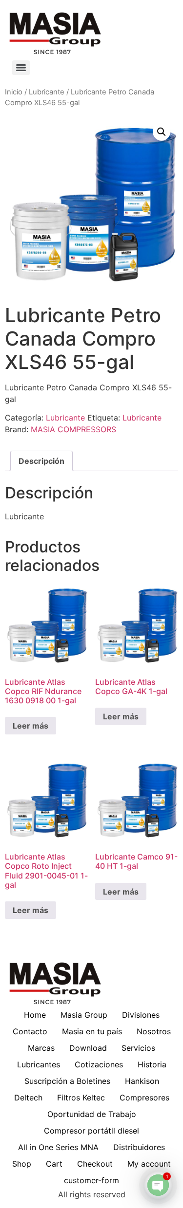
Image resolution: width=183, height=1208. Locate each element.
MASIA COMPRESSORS (73, 429)
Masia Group (84, 1015)
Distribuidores (139, 1147)
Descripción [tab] (41, 461)
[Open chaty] (158, 1185)
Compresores (144, 1097)
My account (149, 1164)
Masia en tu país (92, 1031)
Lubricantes (38, 1064)
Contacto (30, 1031)
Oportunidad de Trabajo (91, 1114)
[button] (161, 132)
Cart (54, 1164)
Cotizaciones (99, 1064)
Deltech (28, 1097)
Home (35, 1015)
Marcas (41, 1048)
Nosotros (154, 1031)
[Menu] (21, 67)
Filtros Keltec (81, 1097)
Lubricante (46, 92)
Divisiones (141, 1015)
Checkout (95, 1164)
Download (88, 1048)
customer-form (91, 1180)
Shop (21, 1164)
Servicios (138, 1048)
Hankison (142, 1081)
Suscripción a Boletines (67, 1081)
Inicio (13, 92)
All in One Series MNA (58, 1147)
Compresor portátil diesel (91, 1130)
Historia (152, 1064)
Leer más (30, 726)
